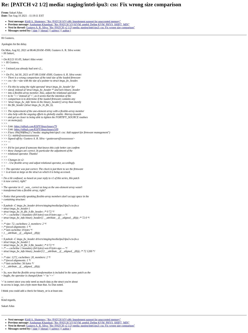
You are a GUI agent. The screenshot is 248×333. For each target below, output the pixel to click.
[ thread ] (44, 30)
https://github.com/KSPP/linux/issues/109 (36, 129)
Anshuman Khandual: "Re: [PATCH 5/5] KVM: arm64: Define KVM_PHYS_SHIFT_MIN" (80, 24)
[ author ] (66, 30)
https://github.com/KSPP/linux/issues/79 (35, 126)
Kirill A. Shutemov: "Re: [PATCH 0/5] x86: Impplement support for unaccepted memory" (73, 21)
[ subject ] (55, 30)
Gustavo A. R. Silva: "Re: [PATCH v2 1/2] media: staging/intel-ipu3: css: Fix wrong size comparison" (80, 27)
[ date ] (35, 30)
